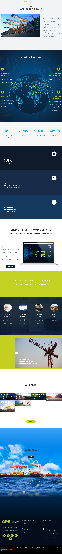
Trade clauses (38, 548)
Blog (44, 547)
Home (25, 547)
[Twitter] (57, 547)
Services (38, 547)
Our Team (31, 547)
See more (10, 266)
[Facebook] (54, 547)
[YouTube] (60, 547)
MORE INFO (31, 456)
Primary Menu (51, 2)
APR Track (29, 548)
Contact (23, 548)
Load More (31, 421)
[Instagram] (58, 547)
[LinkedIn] (55, 547)
